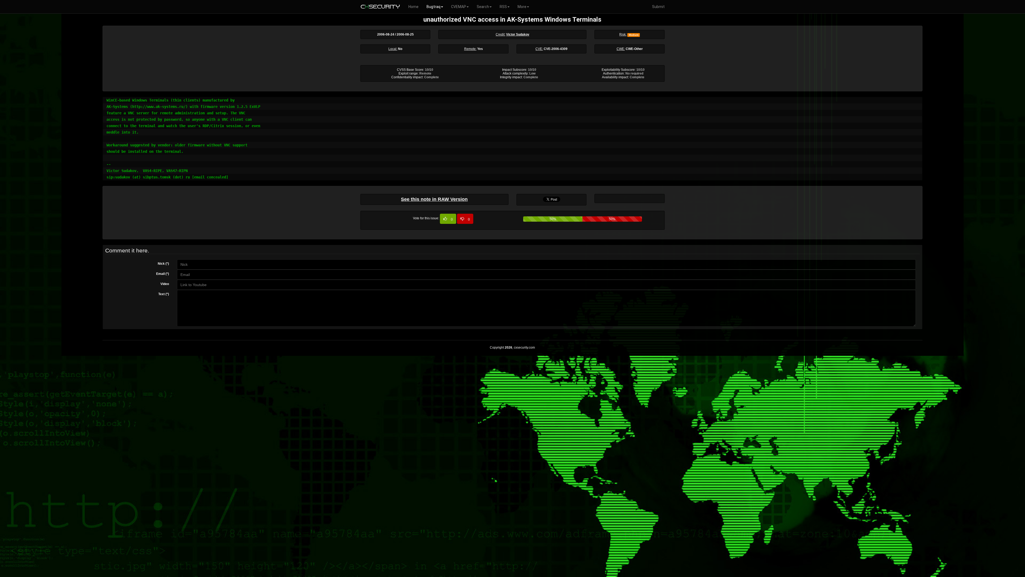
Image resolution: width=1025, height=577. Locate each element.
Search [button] (483, 7)
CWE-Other (634, 49)
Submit (658, 7)
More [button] (522, 7)
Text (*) (163, 294)
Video (164, 284)
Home (413, 7)
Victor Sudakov (517, 34)
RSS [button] (503, 7)
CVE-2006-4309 (555, 49)
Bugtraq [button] (433, 7)
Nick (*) (163, 264)
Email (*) (162, 274)
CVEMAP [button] (458, 7)
